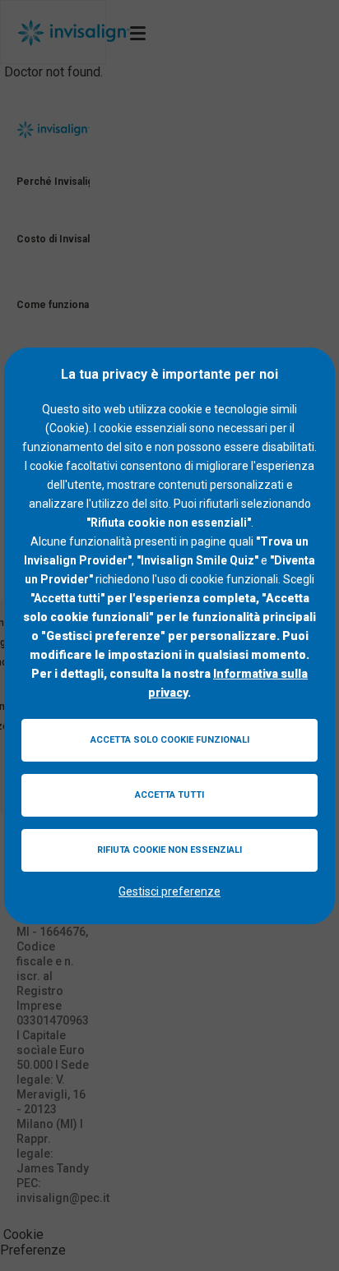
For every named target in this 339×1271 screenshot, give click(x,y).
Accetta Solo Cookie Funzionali (170, 740)
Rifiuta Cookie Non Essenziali (169, 850)
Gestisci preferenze (169, 891)
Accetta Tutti (169, 795)
